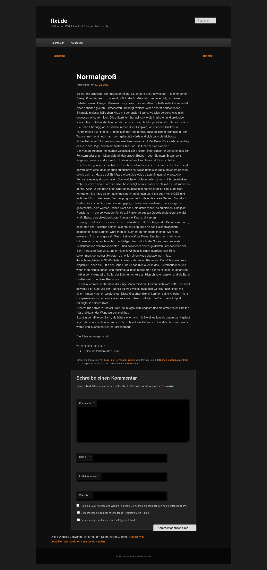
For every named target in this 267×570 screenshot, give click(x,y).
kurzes (131, 360)
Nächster (209, 55)
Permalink (133, 363)
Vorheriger (58, 55)
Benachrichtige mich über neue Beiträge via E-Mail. (108, 520)
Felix (106, 360)
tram (185, 360)
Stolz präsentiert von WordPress (134, 556)
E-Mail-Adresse (89, 476)
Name (85, 457)
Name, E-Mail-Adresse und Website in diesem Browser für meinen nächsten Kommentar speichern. (134, 505)
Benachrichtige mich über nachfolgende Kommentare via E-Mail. (115, 512)
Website (83, 495)
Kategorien (77, 43)
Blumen (162, 360)
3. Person (121, 360)
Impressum (58, 43)
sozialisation (175, 360)
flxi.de (59, 20)
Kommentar (87, 403)
